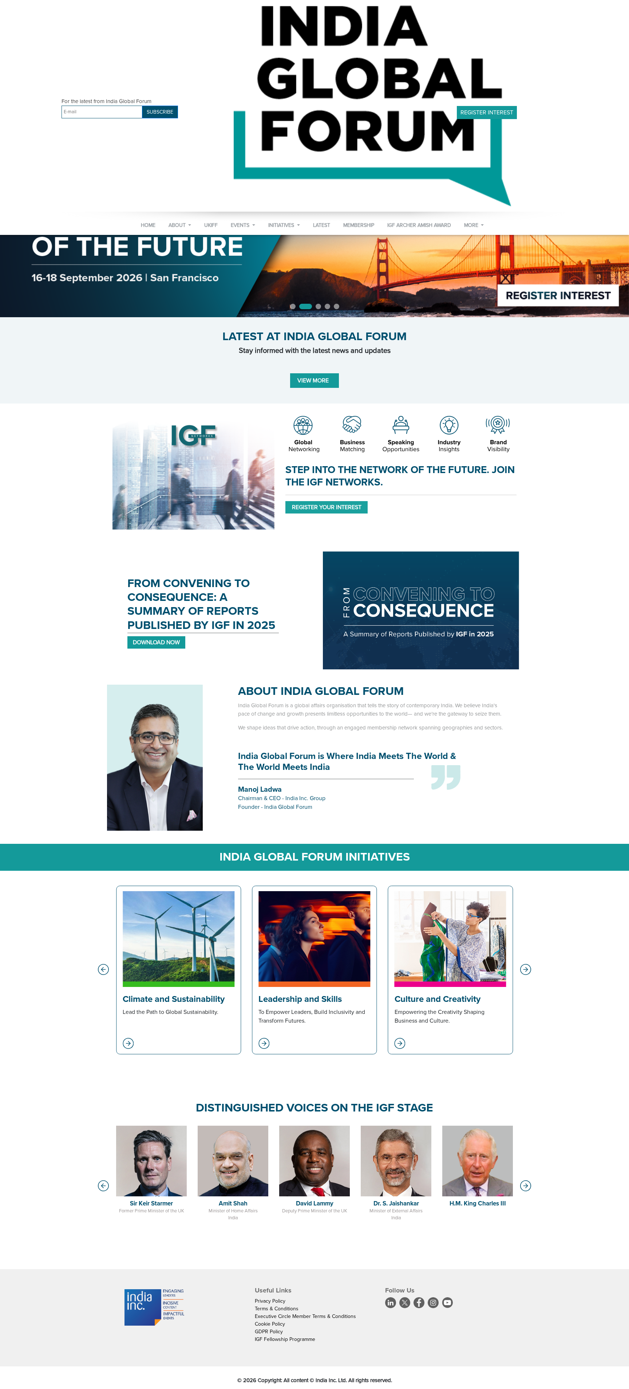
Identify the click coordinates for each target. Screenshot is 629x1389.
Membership (358, 225)
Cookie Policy (270, 1324)
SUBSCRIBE (160, 112)
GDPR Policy (269, 1332)
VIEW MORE (314, 380)
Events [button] (241, 225)
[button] (103, 969)
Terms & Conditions (276, 1309)
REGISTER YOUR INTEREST (326, 507)
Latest (321, 225)
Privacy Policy (270, 1301)
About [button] (178, 225)
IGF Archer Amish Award (419, 225)
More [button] (472, 225)
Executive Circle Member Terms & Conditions (305, 1316)
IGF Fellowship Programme (285, 1339)
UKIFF (211, 225)
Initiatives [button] (282, 225)
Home (148, 225)
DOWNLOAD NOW (156, 642)
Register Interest (486, 112)
